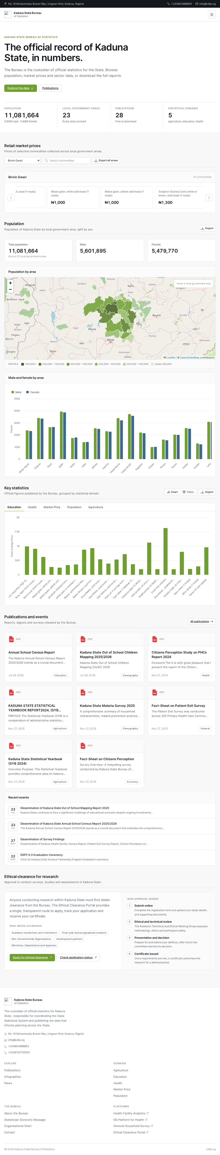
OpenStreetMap (189, 357)
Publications (50, 88)
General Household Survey (131, 1126)
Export (209, 228)
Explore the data (18, 88)
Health (117, 1083)
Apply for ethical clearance (30, 957)
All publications (199, 621)
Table (190, 492)
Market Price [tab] (52, 507)
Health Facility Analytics (129, 1113)
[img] (110, 318)
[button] (10, 283)
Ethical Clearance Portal (129, 1132)
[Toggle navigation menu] (212, 14)
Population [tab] (74, 507)
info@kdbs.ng (207, 3)
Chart (174, 492)
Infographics (12, 1076)
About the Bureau (16, 1113)
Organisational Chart (18, 1126)
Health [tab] (32, 507)
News (8, 1083)
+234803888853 (181, 3)
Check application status (76, 957)
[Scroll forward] (209, 197)
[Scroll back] (11, 197)
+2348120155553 (19, 1052)
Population (120, 1095)
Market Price (121, 1089)
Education (120, 1076)
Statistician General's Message (25, 1119)
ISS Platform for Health (128, 1119)
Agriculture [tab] (95, 507)
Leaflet (170, 357)
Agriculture (120, 1070)
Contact (9, 1132)
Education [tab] (14, 507)
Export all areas (108, 160)
